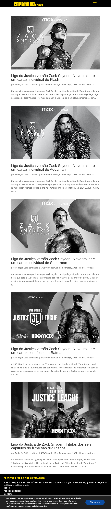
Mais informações (39, 506)
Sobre (7, 487)
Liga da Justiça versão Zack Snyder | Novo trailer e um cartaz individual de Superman (53, 261)
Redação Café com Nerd (26, 84)
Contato (8, 493)
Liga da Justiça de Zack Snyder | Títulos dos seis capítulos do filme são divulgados (51, 446)
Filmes (82, 84)
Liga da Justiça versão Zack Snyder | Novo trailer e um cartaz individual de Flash (53, 78)
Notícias (91, 84)
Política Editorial (12, 490)
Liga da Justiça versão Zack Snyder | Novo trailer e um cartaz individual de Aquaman (53, 167)
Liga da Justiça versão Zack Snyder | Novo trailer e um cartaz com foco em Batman (53, 351)
